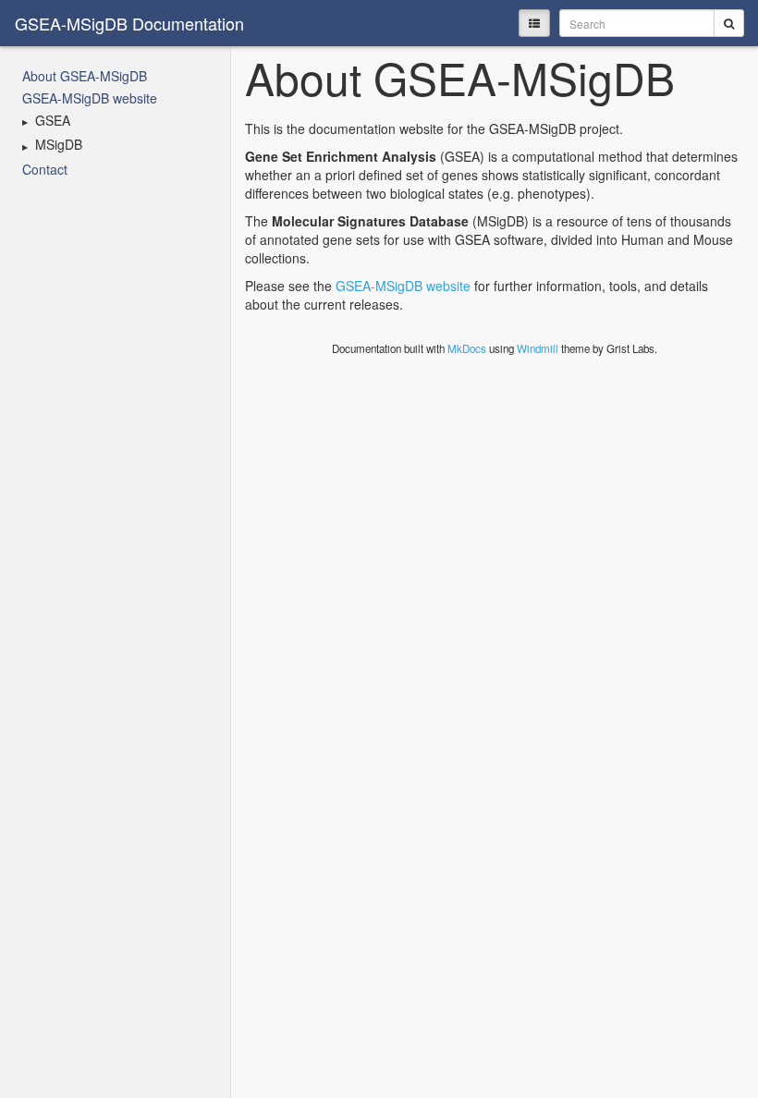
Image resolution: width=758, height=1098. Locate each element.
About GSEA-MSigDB (84, 76)
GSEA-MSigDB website (89, 98)
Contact (44, 169)
